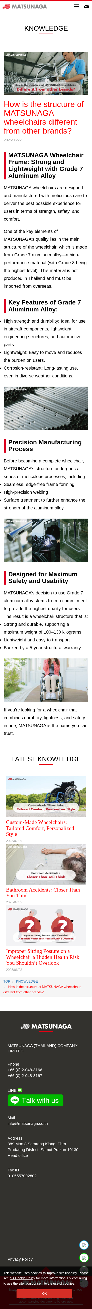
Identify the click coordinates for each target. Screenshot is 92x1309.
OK (44, 1293)
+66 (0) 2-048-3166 (25, 1070)
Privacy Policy (20, 1259)
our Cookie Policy (22, 1278)
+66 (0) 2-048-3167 (25, 1075)
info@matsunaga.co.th (28, 1123)
